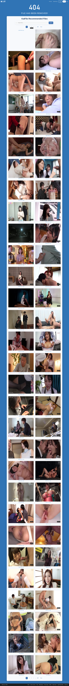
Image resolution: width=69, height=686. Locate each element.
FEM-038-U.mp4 (21, 545)
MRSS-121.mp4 (21, 92)
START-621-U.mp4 (21, 200)
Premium (50, 1)
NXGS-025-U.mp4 (48, 329)
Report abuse (54, 684)
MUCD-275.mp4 (48, 610)
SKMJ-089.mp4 (48, 135)
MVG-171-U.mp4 (48, 545)
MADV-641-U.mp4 (21, 459)
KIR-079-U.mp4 (21, 416)
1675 (38, 26)
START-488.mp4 (48, 588)
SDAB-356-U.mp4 (48, 243)
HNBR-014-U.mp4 (48, 416)
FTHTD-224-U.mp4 (48, 351)
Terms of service (32, 684)
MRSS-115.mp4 (21, 135)
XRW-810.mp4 (48, 92)
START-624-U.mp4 (21, 243)
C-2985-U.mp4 (21, 437)
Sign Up (64, 1)
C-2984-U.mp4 (48, 437)
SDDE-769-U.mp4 (48, 200)
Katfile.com (3, 684)
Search (51, 22)
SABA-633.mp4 (21, 588)
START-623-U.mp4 (21, 265)
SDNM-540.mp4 (48, 567)
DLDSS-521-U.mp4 (21, 308)
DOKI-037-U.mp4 (21, 351)
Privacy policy (46, 684)
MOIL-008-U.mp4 (21, 480)
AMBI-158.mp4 (48, 49)
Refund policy (41, 684)
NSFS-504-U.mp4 (48, 480)
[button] (67, 1)
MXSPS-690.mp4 (21, 30)
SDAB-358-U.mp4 (48, 178)
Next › (41, 26)
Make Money (55, 1)
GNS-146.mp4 (21, 653)
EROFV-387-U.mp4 (48, 308)
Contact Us (66, 684)
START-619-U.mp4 (48, 265)
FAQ (37, 684)
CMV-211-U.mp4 (48, 502)
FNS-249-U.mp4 (48, 157)
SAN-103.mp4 (48, 653)
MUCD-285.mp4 (48, 70)
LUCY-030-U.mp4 (48, 394)
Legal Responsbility (60, 684)
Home (28, 684)
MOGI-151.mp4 (21, 610)
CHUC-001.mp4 (21, 70)
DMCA (50, 684)
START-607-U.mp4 (48, 286)
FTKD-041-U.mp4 (21, 329)
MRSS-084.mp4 (21, 567)
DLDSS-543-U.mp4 (21, 394)
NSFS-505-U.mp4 (48, 459)
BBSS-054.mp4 (21, 157)
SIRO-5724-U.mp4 (21, 286)
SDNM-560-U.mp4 (21, 178)
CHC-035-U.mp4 (21, 502)
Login (60, 1)
